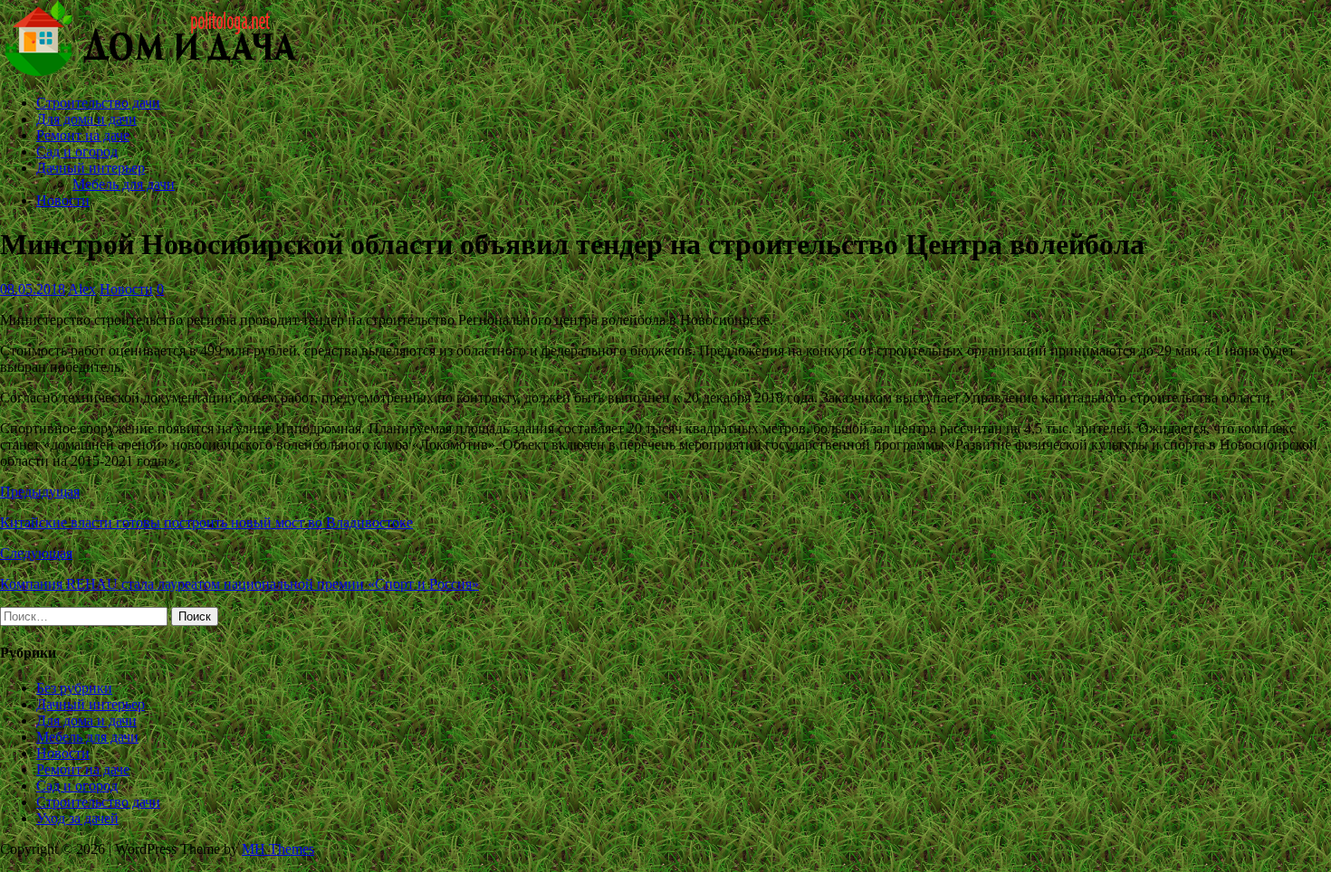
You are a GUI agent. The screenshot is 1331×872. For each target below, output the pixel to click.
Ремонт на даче (82, 135)
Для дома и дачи (86, 119)
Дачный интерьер (90, 167)
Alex (82, 289)
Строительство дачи (98, 102)
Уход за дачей (77, 818)
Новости (63, 200)
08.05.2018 (32, 289)
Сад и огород (77, 151)
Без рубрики (74, 688)
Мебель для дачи (123, 184)
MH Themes (278, 849)
